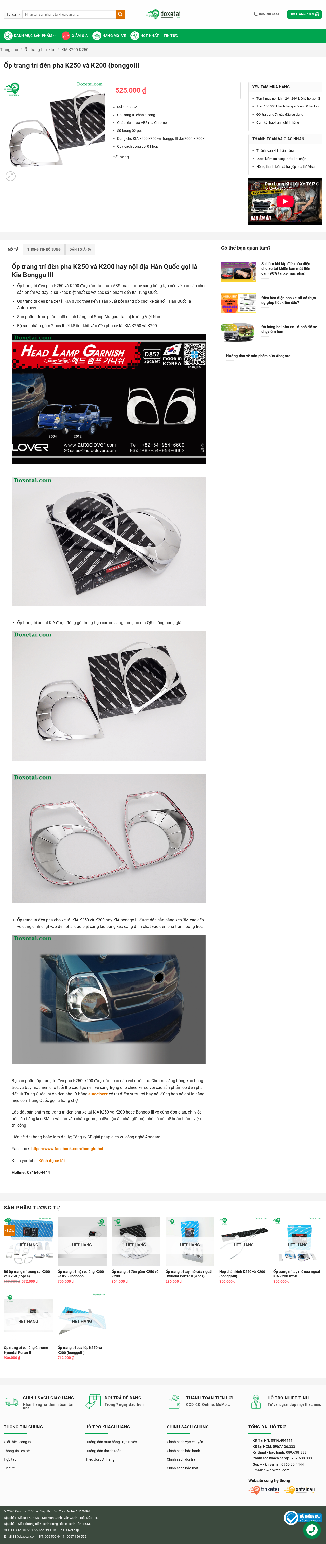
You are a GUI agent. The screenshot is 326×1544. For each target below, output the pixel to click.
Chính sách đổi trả (181, 1459)
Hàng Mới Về (114, 36)
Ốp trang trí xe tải (39, 49)
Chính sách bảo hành (183, 1451)
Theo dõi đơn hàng (100, 1459)
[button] (304, 14)
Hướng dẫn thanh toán (103, 1451)
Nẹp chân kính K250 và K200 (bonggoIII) (242, 1274)
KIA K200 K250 (74, 49)
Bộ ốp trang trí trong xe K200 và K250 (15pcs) (27, 1274)
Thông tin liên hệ (17, 1451)
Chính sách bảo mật (182, 1468)
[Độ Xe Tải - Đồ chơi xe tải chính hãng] (163, 14)
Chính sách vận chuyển (185, 1442)
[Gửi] (120, 14)
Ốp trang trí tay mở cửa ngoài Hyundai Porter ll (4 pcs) (189, 1274)
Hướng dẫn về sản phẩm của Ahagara (258, 356)
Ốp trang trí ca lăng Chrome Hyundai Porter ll (26, 1350)
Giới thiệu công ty (17, 1442)
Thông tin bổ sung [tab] (43, 249)
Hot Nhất (150, 36)
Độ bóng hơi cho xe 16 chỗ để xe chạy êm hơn (289, 329)
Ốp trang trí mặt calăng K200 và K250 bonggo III (81, 1274)
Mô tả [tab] (13, 249)
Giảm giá (80, 36)
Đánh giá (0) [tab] (80, 249)
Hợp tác (10, 1459)
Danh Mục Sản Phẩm (33, 36)
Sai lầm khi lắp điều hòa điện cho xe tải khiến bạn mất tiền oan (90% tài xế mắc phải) (285, 268)
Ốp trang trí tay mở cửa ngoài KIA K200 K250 (296, 1274)
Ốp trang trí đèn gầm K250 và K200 (135, 1274)
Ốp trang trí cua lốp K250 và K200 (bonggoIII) (80, 1350)
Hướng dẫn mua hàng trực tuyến (111, 1442)
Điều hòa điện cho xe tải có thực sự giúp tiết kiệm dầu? (288, 300)
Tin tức (171, 36)
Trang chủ (9, 49)
